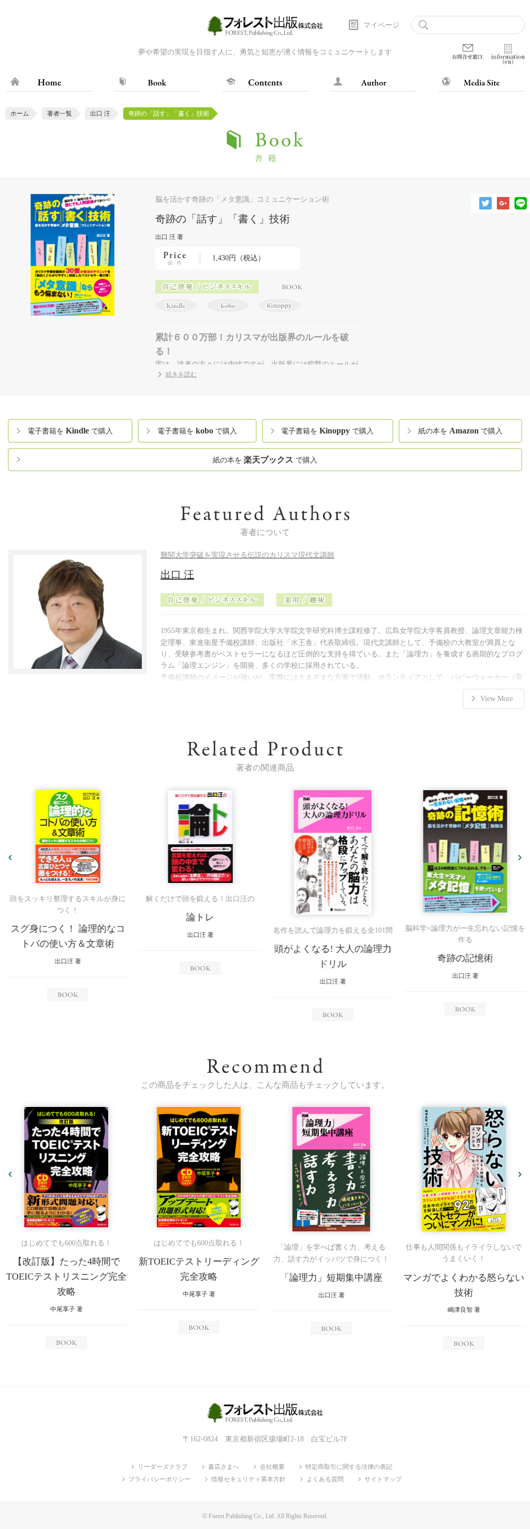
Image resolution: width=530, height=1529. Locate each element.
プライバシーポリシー (159, 1479)
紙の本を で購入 (460, 430)
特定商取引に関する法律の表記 (348, 1466)
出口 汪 (100, 113)
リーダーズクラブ (162, 1466)
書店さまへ (223, 1466)
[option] (66, 896)
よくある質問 (325, 1479)
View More (496, 699)
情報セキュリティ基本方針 (248, 1479)
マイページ (381, 25)
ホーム (19, 113)
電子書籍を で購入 (70, 430)
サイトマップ (383, 1479)
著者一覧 (59, 113)
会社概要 (272, 1466)
